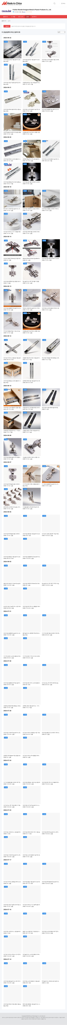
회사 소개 (20, 16)
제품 (14, 16)
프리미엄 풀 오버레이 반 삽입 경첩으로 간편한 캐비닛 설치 (18, 132)
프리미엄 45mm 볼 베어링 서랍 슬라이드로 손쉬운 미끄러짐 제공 (20, 109)
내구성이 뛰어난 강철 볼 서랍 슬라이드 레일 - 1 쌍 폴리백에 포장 (20, 358)
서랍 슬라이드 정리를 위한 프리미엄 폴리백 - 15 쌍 (35, 407)
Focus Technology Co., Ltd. (35, 1016)
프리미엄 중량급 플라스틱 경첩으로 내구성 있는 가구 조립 (18, 457)
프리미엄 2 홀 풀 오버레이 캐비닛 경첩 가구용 (53, 208)
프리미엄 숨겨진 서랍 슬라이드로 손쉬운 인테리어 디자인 (37, 59)
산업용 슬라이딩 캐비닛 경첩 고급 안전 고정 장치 (35, 132)
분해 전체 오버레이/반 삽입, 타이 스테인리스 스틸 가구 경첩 (19, 507)
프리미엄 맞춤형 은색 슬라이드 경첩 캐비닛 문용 (16, 308)
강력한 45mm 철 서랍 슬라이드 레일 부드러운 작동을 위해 (37, 381)
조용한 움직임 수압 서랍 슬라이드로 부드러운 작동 (35, 82)
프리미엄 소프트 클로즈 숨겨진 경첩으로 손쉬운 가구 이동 (37, 109)
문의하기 (34, 16)
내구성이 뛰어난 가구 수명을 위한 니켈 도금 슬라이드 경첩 (18, 231)
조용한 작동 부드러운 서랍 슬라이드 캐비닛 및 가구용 (36, 358)
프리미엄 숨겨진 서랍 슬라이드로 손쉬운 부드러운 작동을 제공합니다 (21, 59)
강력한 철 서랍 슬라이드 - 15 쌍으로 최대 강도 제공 (16, 430)
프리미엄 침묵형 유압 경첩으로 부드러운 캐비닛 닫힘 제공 (18, 281)
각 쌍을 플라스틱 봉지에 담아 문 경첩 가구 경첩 (34, 507)
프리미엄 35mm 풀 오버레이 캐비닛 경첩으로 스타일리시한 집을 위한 (40, 231)
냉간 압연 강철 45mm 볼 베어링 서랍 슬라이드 (53, 407)
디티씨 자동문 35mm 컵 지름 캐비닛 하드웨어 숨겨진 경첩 (18, 258)
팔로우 (7, 26)
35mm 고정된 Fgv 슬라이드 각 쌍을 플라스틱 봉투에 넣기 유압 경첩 (40, 308)
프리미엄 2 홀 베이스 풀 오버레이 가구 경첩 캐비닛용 (36, 208)
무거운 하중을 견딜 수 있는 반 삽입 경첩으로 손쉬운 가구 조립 (19, 331)
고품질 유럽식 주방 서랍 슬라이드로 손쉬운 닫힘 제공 (36, 430)
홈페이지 (5, 16)
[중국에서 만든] (12, 3)
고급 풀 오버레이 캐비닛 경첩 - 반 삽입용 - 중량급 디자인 (37, 457)
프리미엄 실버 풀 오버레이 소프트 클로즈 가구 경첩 (35, 182)
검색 (27, 16)
